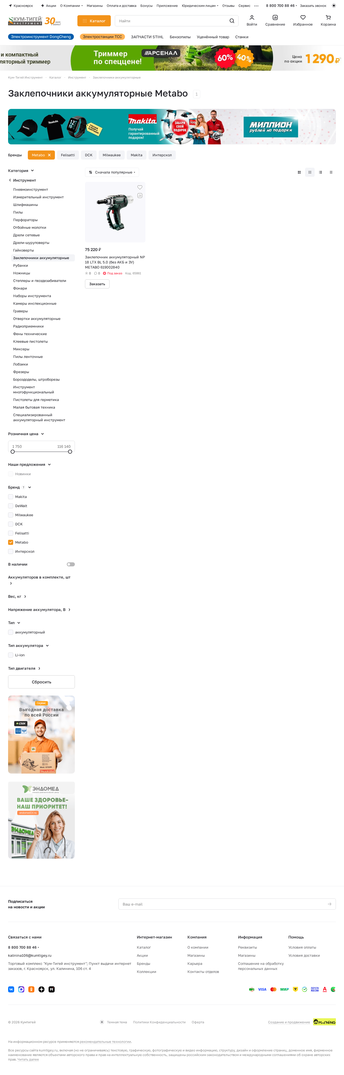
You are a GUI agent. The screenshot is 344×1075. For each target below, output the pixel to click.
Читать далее (28, 1059)
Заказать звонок (313, 6)
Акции (142, 955)
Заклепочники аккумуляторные (41, 258)
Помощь (296, 937)
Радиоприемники (28, 326)
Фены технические (30, 334)
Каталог (144, 947)
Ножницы (21, 273)
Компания (197, 937)
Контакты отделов (203, 971)
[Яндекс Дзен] (41, 989)
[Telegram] (21, 989)
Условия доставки (304, 955)
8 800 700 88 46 (280, 5)
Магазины (196, 955)
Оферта (198, 1022)
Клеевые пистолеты (30, 341)
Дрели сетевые (26, 235)
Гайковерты (23, 250)
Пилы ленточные (28, 356)
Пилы (18, 212)
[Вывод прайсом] (331, 172)
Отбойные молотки (29, 227)
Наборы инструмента (32, 296)
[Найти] (232, 20)
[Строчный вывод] (320, 172)
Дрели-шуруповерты (31, 242)
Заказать (97, 284)
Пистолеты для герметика (36, 399)
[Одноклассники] (31, 989)
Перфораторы (25, 220)
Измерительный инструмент (38, 197)
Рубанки (20, 265)
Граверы (20, 311)
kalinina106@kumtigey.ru (29, 955)
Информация (250, 937)
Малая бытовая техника (34, 407)
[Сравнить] (139, 195)
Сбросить (41, 681)
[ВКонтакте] (11, 989)
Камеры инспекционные (34, 303)
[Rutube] (52, 989)
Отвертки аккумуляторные (36, 318)
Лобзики (20, 364)
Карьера (194, 963)
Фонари (20, 288)
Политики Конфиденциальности (159, 1022)
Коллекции (146, 971)
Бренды (143, 963)
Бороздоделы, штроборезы (36, 379)
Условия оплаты (302, 947)
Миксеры (21, 349)
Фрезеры (21, 372)
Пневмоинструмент (30, 189)
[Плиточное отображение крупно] (299, 172)
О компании (197, 947)
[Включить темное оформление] (334, 6)
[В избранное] (139, 187)
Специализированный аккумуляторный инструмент (39, 417)
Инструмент (24, 180)
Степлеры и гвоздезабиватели (39, 280)
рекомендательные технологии (105, 1042)
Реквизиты (247, 947)
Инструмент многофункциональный (33, 389)
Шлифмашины (25, 204)
